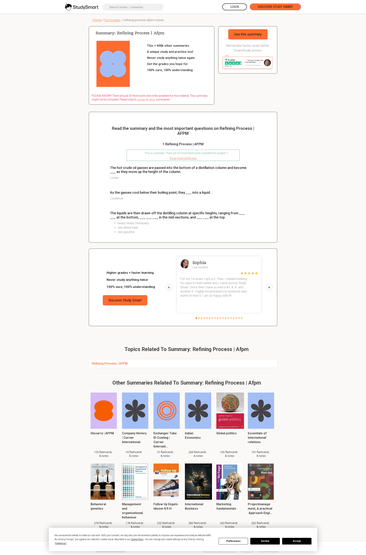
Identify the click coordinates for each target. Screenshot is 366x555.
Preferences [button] (60, 543)
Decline (265, 541)
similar (141, 99)
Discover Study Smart (275, 7)
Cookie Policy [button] (137, 539)
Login (234, 7)
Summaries (112, 20)
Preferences (233, 541)
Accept (297, 541)
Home (96, 20)
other (152, 99)
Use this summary (248, 34)
